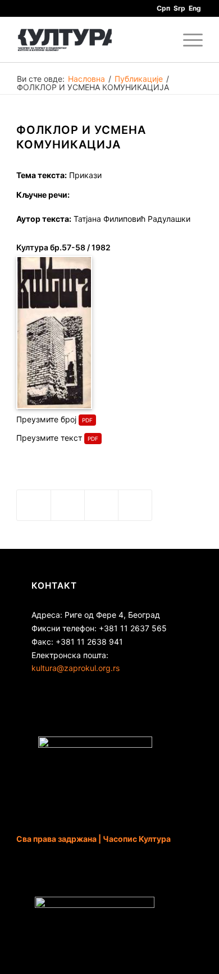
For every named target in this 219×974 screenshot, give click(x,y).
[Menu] (187, 39)
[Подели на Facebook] (34, 505)
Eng (195, 8)
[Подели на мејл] (135, 505)
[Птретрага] (161, 39)
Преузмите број (46, 419)
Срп (163, 8)
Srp (179, 8)
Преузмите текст (49, 437)
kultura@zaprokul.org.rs (75, 668)
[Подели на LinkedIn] (101, 505)
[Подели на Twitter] (67, 505)
